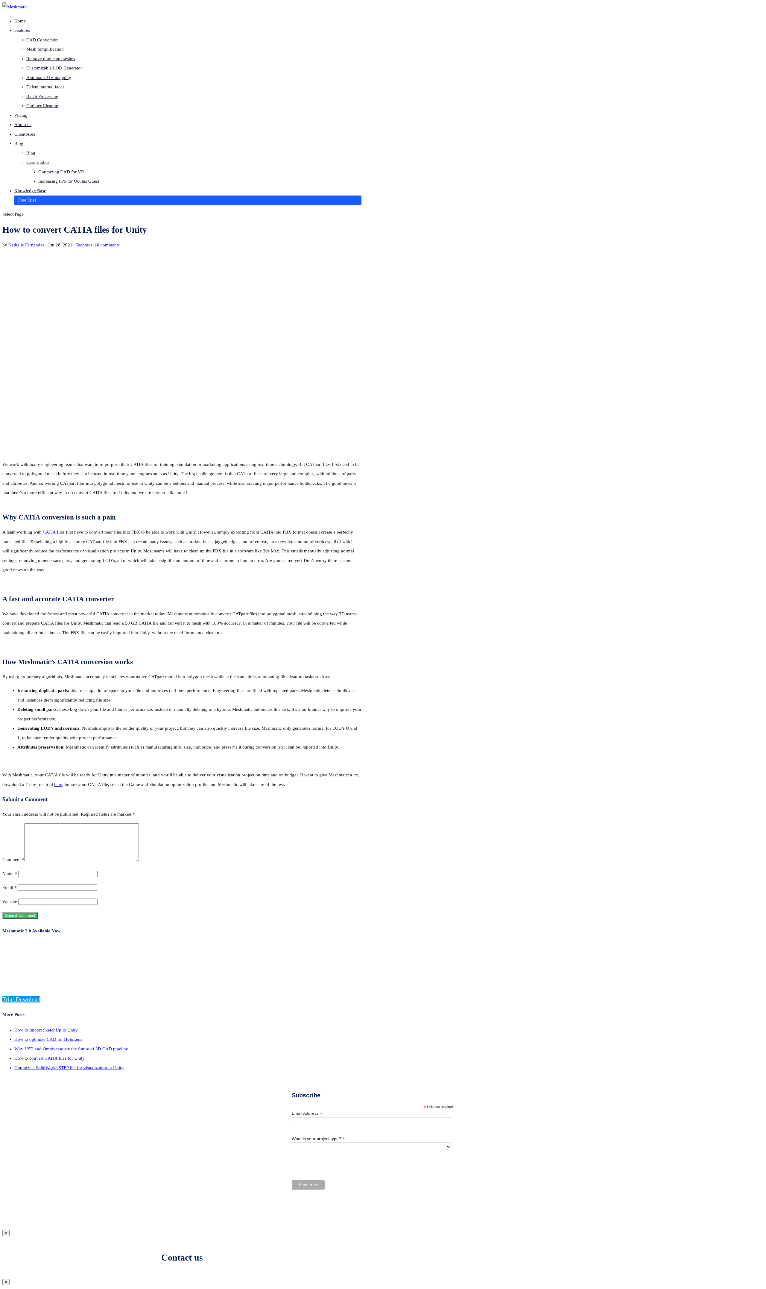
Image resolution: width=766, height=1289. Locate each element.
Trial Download (21, 999)
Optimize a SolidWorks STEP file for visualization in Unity (69, 1067)
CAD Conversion (42, 39)
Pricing (21, 115)
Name (9, 873)
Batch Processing (42, 96)
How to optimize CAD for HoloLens (48, 1039)
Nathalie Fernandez (26, 245)
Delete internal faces (45, 86)
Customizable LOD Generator (54, 68)
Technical (85, 245)
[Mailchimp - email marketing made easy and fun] (408, 1207)
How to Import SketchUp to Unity (46, 1030)
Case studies (37, 162)
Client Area (24, 134)
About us (22, 124)
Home (20, 21)
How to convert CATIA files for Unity (49, 1058)
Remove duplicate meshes (50, 58)
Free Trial (27, 200)
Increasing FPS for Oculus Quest (68, 181)
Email (9, 887)
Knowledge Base (30, 190)
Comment (13, 859)
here (58, 784)
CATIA (49, 532)
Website (9, 901)
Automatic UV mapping (48, 77)
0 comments (108, 245)
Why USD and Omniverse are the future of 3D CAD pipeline (71, 1048)
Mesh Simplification (45, 49)
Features (22, 30)
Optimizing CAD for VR (61, 171)
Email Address (307, 1113)
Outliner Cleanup (42, 105)
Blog (30, 153)
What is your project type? (318, 1139)
